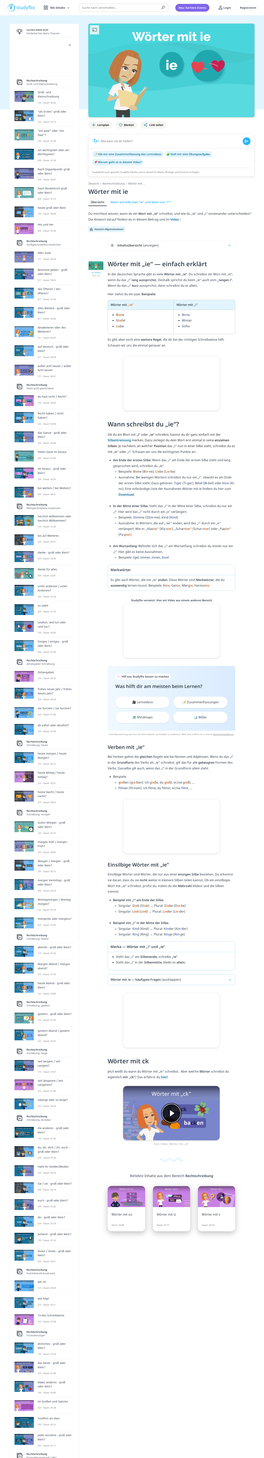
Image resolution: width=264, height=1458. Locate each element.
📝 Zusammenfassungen (200, 702)
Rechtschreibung (113, 183)
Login (227, 7)
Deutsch (93, 183)
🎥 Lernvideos (142, 702)
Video (175, 219)
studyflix (25, 7)
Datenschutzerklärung (223, 734)
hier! (164, 1077)
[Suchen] (163, 8)
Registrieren (248, 7)
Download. (126, 494)
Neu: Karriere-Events (192, 7)
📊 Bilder (200, 717)
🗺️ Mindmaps (142, 717)
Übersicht (97, 202)
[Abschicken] (246, 141)
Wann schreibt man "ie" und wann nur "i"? (140, 202)
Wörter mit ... (136, 183)
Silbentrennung (120, 440)
